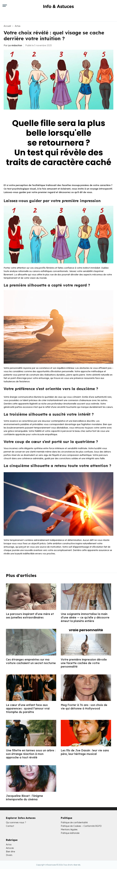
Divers (9, 855)
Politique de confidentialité (74, 822)
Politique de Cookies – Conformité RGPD (81, 826)
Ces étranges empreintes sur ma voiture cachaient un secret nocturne (31, 661)
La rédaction (15, 45)
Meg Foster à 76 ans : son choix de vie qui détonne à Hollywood (84, 706)
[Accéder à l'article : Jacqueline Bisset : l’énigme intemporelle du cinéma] (31, 778)
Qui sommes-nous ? (16, 822)
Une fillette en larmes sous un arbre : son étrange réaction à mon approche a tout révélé (30, 754)
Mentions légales (69, 829)
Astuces (10, 848)
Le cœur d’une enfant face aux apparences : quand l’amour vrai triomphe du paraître (28, 708)
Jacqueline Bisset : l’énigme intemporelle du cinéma (24, 797)
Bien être (10, 851)
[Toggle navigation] (4, 6)
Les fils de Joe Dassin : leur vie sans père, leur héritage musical (85, 752)
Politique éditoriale (70, 833)
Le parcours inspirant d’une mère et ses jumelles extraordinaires (30, 615)
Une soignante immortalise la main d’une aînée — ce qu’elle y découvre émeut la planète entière (85, 617)
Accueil (7, 26)
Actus (17, 26)
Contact (10, 826)
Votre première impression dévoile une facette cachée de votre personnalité (84, 663)
